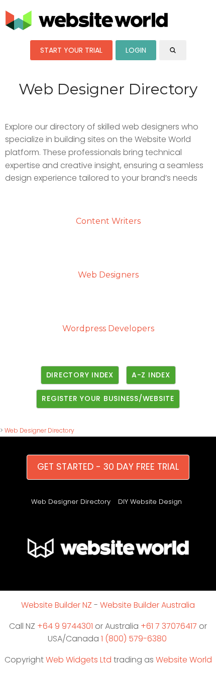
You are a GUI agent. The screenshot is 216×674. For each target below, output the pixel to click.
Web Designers (108, 275)
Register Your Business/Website (108, 398)
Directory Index (80, 375)
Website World (184, 659)
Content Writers (108, 221)
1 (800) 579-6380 (134, 638)
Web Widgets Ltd (79, 659)
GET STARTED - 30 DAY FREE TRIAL (108, 467)
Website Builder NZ (56, 605)
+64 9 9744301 (65, 626)
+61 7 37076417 (169, 626)
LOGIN (136, 50)
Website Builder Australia (147, 605)
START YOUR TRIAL (71, 50)
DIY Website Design (150, 501)
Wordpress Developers (108, 328)
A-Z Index (151, 375)
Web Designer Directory (39, 430)
